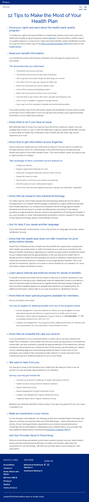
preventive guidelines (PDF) (58, 430)
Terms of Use (10, 488)
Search (81, 9)
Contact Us (48, 461)
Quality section (15, 46)
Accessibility (8, 465)
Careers (7, 468)
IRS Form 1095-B (10, 477)
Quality (6, 484)
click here (52, 38)
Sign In (7, 2)
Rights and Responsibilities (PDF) (55, 44)
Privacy (7, 481)
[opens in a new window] (44, 465)
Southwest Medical (33, 471)
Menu (85, 9)
